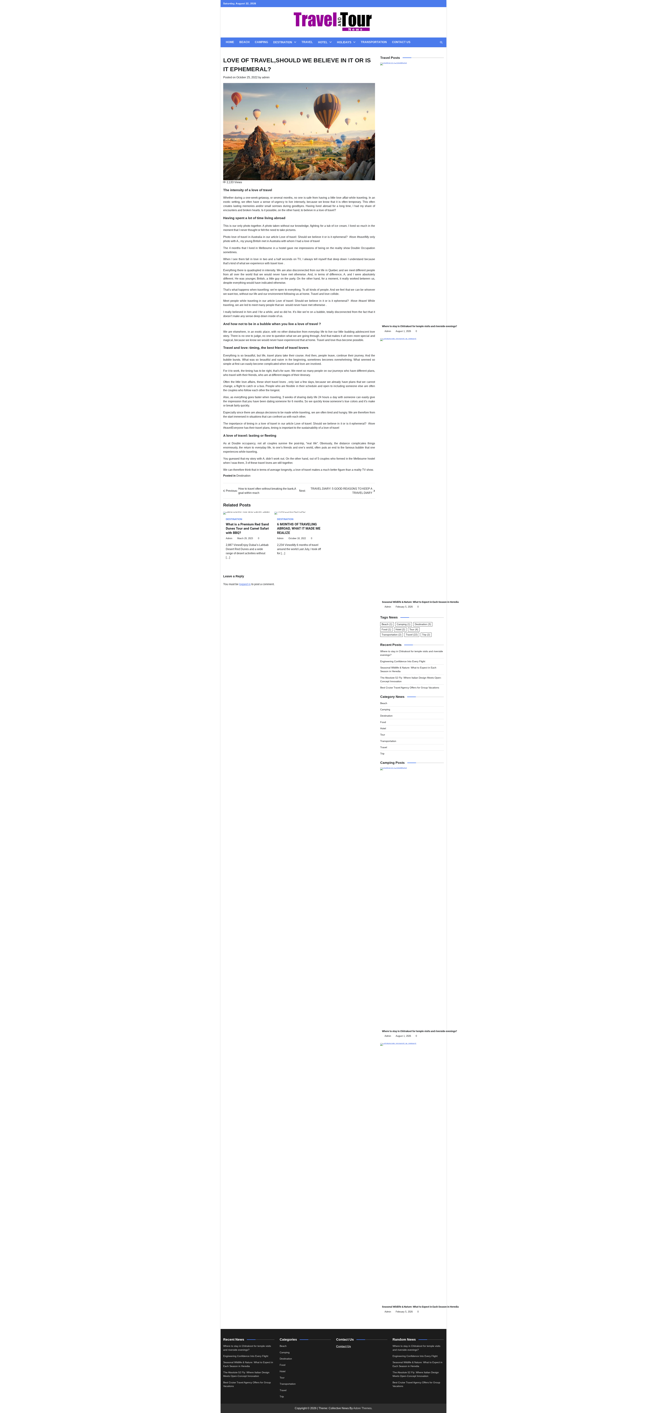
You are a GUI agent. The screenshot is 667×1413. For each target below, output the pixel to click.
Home (230, 42)
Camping (261, 42)
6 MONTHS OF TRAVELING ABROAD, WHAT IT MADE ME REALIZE (298, 528)
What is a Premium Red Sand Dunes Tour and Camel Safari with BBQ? (247, 528)
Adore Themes (362, 1408)
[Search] (441, 42)
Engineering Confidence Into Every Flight (402, 661)
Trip (426, 634)
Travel (307, 42)
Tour (413, 629)
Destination (282, 42)
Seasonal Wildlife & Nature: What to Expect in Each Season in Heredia (420, 602)
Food (386, 629)
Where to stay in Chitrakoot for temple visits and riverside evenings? (419, 326)
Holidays (344, 42)
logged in (245, 584)
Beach (244, 42)
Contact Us (401, 42)
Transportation (374, 42)
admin (266, 77)
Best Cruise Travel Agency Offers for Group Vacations (409, 687)
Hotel (323, 42)
